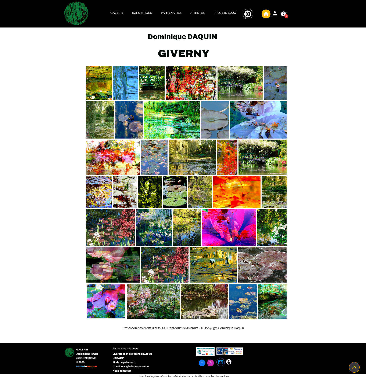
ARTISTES (197, 12)
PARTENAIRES (171, 12)
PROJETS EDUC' (225, 12)
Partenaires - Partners (125, 348)
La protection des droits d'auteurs (132, 353)
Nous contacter (122, 370)
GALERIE (116, 12)
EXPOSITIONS (142, 12)
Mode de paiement (123, 362)
